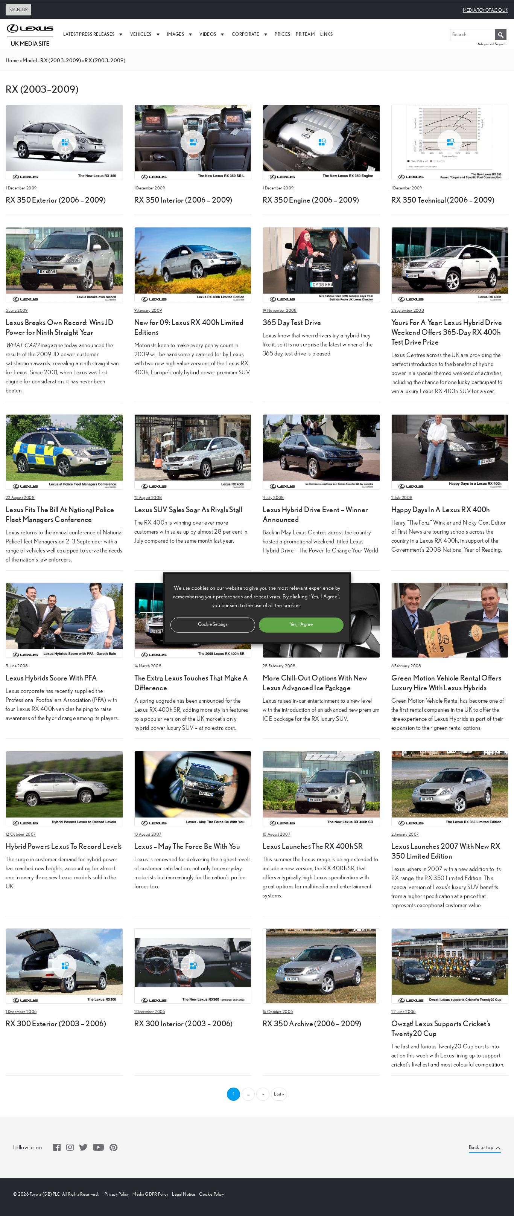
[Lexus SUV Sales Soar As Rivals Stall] (193, 451)
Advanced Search (492, 44)
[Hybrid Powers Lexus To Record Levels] (64, 788)
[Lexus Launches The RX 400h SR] (321, 788)
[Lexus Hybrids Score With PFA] (64, 619)
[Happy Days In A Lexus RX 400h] (450, 451)
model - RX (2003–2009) (52, 60)
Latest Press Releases (88, 34)
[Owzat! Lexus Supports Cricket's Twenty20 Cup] (450, 965)
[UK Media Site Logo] (30, 34)
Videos (207, 34)
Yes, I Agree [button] (301, 624)
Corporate (245, 34)
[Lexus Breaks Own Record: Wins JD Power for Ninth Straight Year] (64, 264)
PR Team (305, 34)
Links (326, 34)
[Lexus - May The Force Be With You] (193, 788)
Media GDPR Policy (150, 1194)
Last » (279, 1094)
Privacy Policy (117, 1194)
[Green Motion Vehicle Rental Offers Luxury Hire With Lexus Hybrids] (450, 619)
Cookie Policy (211, 1194)
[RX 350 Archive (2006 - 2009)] (321, 965)
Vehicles (141, 34)
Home (12, 60)
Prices (282, 34)
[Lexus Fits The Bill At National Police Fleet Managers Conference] (64, 451)
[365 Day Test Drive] (321, 264)
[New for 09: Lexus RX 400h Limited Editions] (193, 264)
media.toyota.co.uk (485, 10)
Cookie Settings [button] (213, 624)
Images (175, 34)
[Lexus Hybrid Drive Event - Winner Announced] (321, 451)
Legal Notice (183, 1194)
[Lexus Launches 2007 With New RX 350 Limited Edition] (450, 788)
